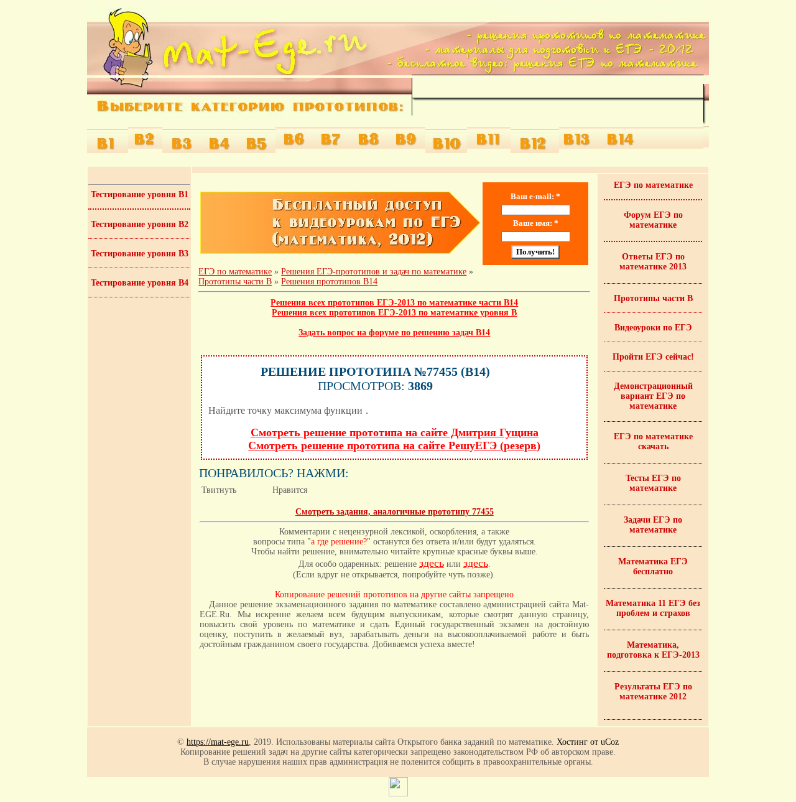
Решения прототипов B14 (329, 281)
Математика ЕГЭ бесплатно (653, 566)
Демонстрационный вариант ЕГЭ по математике (653, 396)
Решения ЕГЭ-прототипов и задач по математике (373, 271)
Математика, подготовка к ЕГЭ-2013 (653, 650)
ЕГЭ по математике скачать (653, 441)
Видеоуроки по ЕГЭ (653, 327)
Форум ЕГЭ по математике (653, 220)
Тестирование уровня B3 (139, 253)
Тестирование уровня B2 (139, 224)
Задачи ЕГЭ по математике (653, 524)
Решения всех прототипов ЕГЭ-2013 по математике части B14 (394, 302)
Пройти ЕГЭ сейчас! (653, 356)
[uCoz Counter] (398, 793)
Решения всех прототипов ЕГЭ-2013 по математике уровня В (394, 312)
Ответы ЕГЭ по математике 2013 (653, 261)
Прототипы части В (653, 298)
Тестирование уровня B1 (139, 194)
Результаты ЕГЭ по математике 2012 (653, 691)
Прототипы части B (235, 281)
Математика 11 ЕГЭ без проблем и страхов (653, 608)
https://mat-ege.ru (218, 742)
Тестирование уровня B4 (139, 282)
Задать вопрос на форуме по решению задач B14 (394, 332)
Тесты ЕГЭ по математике (653, 483)
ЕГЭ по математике (235, 271)
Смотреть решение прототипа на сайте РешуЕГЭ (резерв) (394, 445)
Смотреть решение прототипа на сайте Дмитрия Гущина (395, 432)
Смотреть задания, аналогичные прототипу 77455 (394, 511)
